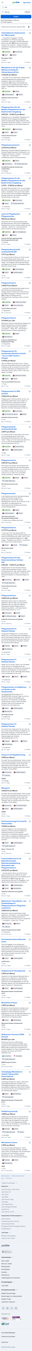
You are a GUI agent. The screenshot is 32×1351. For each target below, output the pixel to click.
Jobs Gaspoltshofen (7, 1204)
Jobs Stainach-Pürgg (7, 1199)
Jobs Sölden (4, 1197)
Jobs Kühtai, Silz (6, 1192)
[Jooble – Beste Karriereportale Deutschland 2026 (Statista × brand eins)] (17, 1318)
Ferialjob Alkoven (6, 1228)
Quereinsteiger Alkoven (8, 1224)
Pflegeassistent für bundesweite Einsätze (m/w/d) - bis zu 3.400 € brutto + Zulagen (13, 354)
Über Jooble (5, 1261)
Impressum (4, 1342)
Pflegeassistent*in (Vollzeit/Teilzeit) (8, 630)
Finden (16, 17)
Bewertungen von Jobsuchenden (11, 1296)
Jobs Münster (5, 1209)
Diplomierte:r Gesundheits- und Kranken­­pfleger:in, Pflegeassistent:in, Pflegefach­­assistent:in (13, 904)
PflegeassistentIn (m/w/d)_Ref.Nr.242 (9, 428)
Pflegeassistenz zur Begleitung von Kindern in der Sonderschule (13, 689)
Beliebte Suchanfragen (8, 1183)
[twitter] (12, 1308)
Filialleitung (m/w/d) (9, 1111)
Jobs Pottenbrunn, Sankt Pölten (10, 1189)
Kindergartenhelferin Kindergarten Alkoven (13, 1226)
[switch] (29, 27)
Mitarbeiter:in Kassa (9, 1003)
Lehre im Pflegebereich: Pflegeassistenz (10, 215)
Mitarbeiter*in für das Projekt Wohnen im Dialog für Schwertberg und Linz (13, 70)
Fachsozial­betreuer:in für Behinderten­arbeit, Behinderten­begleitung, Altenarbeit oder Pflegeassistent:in (11, 863)
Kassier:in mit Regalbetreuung (13, 755)
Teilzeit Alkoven (5, 1219)
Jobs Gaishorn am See (7, 1211)
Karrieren (4, 1272)
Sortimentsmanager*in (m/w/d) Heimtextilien (13, 822)
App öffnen (27, 2)
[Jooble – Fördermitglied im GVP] (5, 1324)
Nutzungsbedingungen (8, 1332)
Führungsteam (5, 1266)
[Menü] (2, 2)
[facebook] (3, 1308)
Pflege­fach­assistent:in (10, 145)
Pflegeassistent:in (8, 283)
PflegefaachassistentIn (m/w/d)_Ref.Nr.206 (10, 251)
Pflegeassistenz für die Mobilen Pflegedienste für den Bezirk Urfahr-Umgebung (13, 109)
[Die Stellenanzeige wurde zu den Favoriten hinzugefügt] (30, 33)
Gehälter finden (6, 1299)
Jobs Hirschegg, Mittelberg (9, 1207)
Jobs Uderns (4, 1194)
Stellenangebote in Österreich (10, 1278)
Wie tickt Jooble (6, 1264)
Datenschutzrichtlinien (8, 1336)
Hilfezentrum (5, 1275)
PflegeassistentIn (8, 493)
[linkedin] (16, 1308)
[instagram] (7, 1308)
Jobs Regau (4, 1202)
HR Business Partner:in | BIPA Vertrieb (12, 1036)
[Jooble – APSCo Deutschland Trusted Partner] (5, 1318)
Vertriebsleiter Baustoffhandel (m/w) (13, 940)
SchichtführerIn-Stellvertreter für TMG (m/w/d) (13, 34)
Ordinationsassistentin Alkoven (10, 1221)
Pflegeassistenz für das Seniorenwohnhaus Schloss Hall (12, 560)
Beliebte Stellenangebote (8, 1236)
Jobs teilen (4, 1285)
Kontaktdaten (5, 1269)
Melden (28, 62)
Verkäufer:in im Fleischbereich (13, 971)
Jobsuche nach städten (8, 1238)
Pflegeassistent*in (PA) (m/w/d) (10, 392)
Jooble (13, 1347)
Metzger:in (5, 788)
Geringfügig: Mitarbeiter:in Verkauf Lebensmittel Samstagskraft (11, 1074)
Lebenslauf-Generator (8, 1302)
